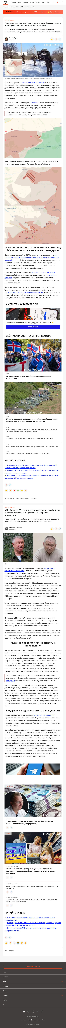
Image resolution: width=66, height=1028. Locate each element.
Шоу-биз (38, 2)
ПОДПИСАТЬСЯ (33, 327)
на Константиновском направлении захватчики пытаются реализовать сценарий (32, 257)
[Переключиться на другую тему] (53, 2)
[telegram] (37, 1011)
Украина (13, 2)
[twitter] (33, 1011)
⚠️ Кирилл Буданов (54, 12)
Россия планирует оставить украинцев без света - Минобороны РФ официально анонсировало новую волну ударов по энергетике (31, 431)
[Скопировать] (59, 39)
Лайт (43, 2)
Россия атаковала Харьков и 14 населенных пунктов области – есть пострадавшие (32, 447)
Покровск (34, 498)
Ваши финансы (32, 1020)
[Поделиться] (56, 39)
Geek (43, 1020)
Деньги (32, 2)
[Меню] (62, 2)
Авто (39, 1020)
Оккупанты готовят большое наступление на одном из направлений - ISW (29, 438)
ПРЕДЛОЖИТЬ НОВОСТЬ (33, 966)
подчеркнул (10, 681)
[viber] (42, 1011)
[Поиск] (57, 2)
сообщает (35, 102)
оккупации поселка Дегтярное (43, 272)
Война (19, 2)
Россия (11, 951)
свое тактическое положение (32, 82)
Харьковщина (9, 498)
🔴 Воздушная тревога (22, 12)
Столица (25, 2)
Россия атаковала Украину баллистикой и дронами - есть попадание (27, 453)
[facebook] (24, 1011)
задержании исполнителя (44, 715)
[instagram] (28, 1011)
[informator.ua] (5, 2)
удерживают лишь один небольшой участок (25, 292)
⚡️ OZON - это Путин (38, 12)
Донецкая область (22, 498)
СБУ (6, 951)
